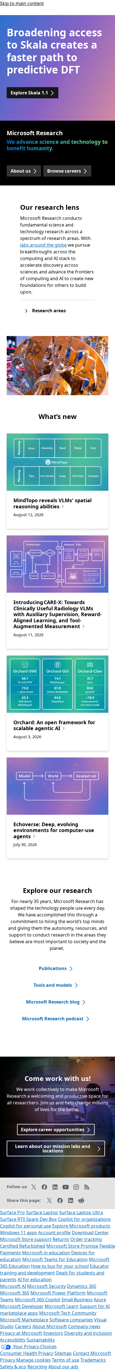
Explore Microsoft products (81, 1226)
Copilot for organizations (84, 1219)
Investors (53, 1333)
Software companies (71, 1320)
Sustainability (41, 1340)
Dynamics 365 (81, 1286)
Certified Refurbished (22, 1246)
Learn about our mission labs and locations (52, 1148)
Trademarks (93, 1360)
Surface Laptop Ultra (81, 1212)
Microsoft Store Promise (72, 1246)
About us (21, 171)
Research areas (49, 311)
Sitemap (63, 1353)
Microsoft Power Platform (58, 1293)
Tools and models (52, 985)
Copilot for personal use (25, 1226)
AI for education (35, 1279)
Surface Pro (12, 1212)
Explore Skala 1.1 (29, 93)
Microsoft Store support (25, 1239)
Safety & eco (13, 1367)
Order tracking (86, 1239)
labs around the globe (43, 245)
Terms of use (65, 1360)
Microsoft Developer (22, 1306)
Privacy (8, 1360)
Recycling (37, 1367)
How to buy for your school (60, 1266)
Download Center (90, 1233)
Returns (60, 1239)
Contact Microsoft (92, 1353)
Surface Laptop (42, 1212)
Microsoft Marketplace (24, 1320)
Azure (100, 1300)
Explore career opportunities (52, 1129)
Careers (23, 1326)
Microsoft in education (46, 1253)
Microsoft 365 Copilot (37, 1300)
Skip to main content (22, 3)
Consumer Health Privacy (26, 1353)
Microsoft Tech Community (67, 1313)
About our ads (63, 1367)
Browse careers (64, 171)
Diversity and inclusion (88, 1333)
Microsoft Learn (61, 1306)
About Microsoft (49, 1326)
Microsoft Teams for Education (55, 1259)
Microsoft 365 (14, 1293)
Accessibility (12, 1340)
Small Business (77, 1300)
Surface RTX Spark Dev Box (28, 1219)
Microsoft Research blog (53, 1002)
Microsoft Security (46, 1286)
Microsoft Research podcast (52, 1019)
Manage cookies (33, 1360)
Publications (53, 968)
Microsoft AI (13, 1286)
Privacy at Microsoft (21, 1333)
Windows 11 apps (18, 1233)
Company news (84, 1326)
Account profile (54, 1233)
